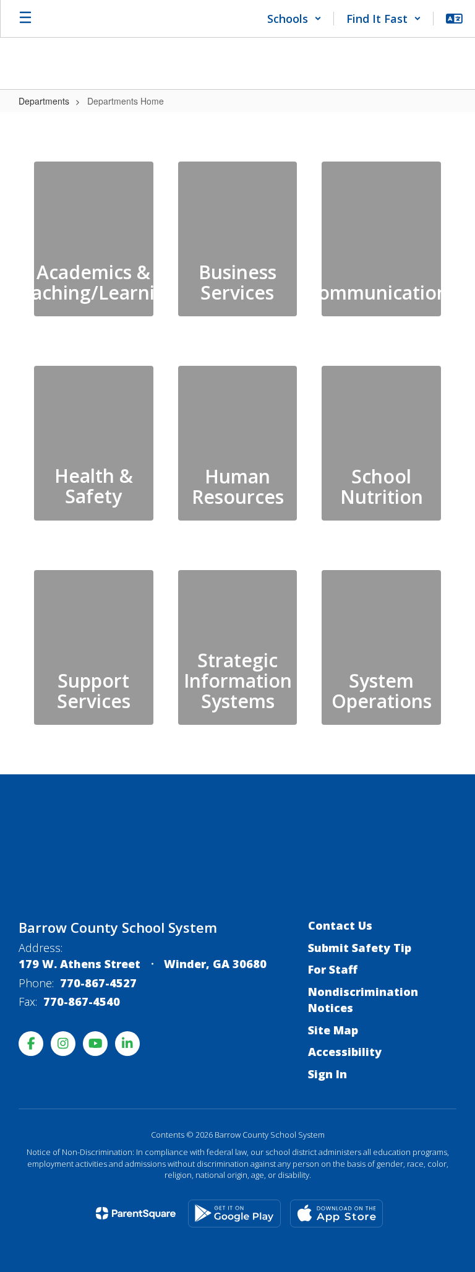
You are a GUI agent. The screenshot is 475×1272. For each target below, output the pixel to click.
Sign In (327, 1073)
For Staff (332, 969)
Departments (44, 101)
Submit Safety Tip (359, 947)
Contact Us (340, 925)
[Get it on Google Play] (234, 1213)
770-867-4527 (98, 983)
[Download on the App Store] (336, 1213)
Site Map (333, 1030)
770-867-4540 (81, 1001)
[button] (294, 18)
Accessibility (345, 1051)
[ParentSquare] (136, 1213)
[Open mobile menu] (25, 18)
